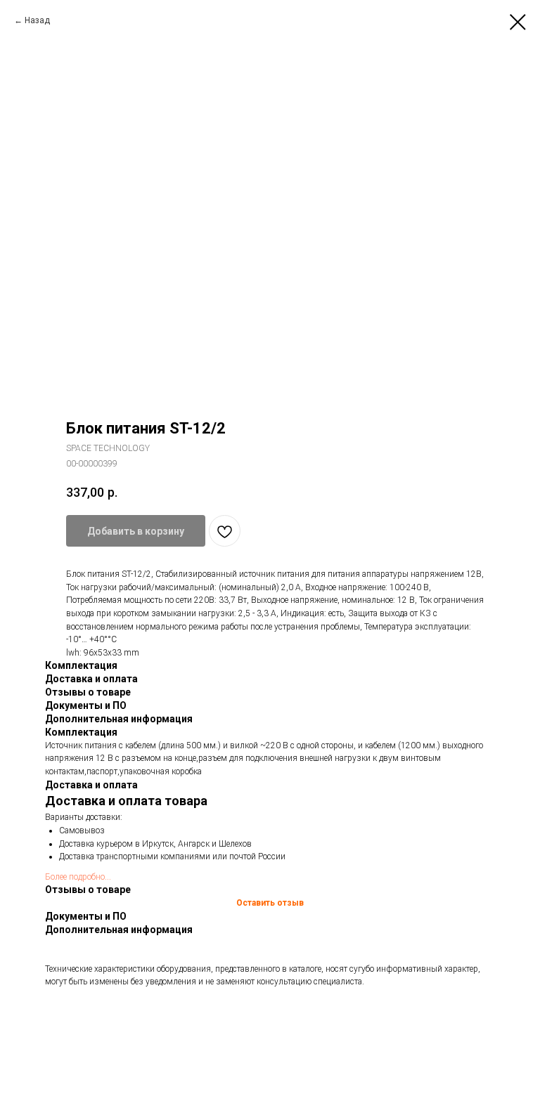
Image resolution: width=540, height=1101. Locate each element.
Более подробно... (78, 877)
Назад (37, 20)
